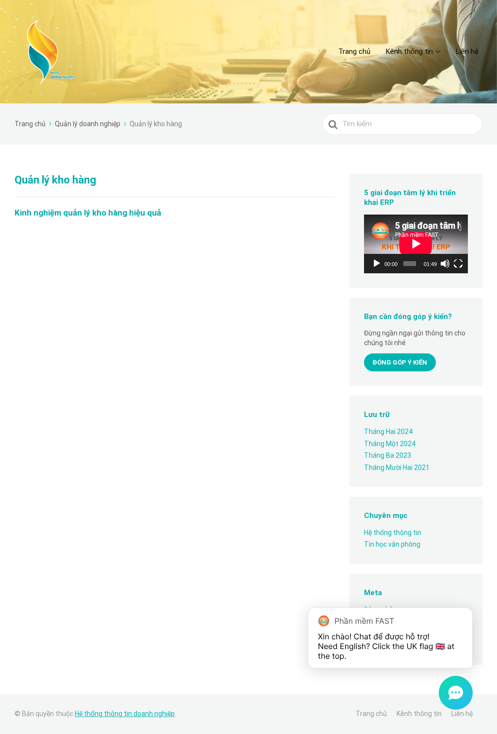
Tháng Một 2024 (389, 444)
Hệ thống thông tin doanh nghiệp (125, 713)
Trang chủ (354, 51)
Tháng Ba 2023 (387, 455)
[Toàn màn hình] (458, 263)
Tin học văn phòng (392, 544)
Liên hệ (467, 51)
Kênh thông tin (409, 51)
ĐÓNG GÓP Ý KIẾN (400, 362)
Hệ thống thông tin (392, 532)
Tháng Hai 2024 (388, 431)
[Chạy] (376, 263)
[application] (416, 244)
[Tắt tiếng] (445, 263)
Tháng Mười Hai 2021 (397, 467)
